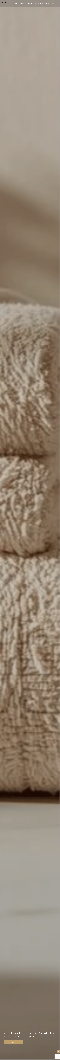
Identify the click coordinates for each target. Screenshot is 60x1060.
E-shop (53, 3)
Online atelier (39, 3)
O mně (47, 3)
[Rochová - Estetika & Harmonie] (5, 3)
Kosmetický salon (19, 3)
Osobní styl (30, 3)
